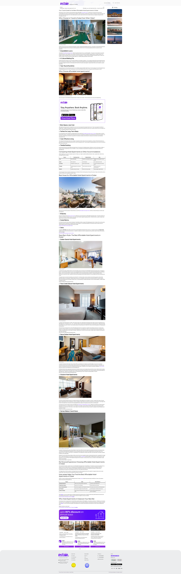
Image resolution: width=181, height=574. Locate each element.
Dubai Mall (83, 456)
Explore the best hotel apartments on (66, 496)
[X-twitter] (116, 555)
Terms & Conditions (66, 572)
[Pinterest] (118, 555)
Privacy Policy (61, 572)
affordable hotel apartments (68, 53)
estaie (81, 478)
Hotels (76, 532)
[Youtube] (117, 555)
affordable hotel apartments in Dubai (89, 133)
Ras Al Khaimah (115, 24)
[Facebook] (112, 555)
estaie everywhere (100, 559)
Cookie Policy (71, 572)
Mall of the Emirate (71, 215)
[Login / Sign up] (113, 3)
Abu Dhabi (114, 15)
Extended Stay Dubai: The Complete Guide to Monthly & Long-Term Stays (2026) (65, 534)
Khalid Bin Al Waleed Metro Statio (84, 404)
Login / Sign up (117, 2)
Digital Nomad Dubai (94, 534)
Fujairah (115, 33)
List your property (107, 2)
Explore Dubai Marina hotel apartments (66, 225)
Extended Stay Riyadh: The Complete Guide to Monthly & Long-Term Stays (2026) (81, 534)
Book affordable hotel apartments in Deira (66, 233)
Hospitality (61, 532)
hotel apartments (84, 12)
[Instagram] (111, 555)
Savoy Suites (101, 366)
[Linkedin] (115, 555)
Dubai (114, 42)
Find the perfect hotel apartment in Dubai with (68, 507)
